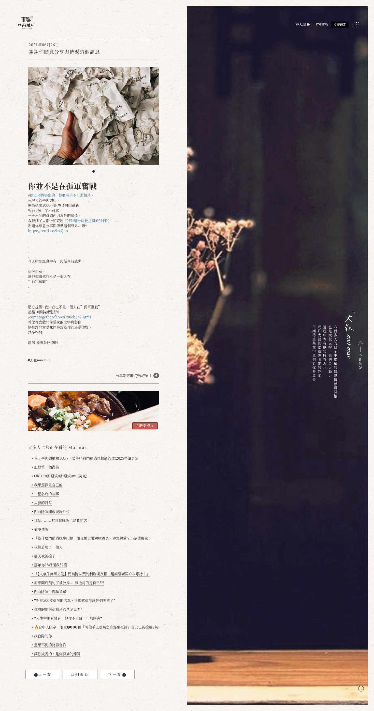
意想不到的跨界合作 (49, 644)
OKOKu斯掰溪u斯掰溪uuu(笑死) (59, 475)
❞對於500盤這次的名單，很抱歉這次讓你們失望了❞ (74, 600)
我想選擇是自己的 (47, 484)
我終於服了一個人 (47, 547)
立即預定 (340, 24)
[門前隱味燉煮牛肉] (26, 23)
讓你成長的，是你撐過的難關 (56, 653)
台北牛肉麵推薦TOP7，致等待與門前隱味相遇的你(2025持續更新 (85, 458)
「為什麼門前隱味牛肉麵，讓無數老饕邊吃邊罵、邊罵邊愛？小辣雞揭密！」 (93, 538)
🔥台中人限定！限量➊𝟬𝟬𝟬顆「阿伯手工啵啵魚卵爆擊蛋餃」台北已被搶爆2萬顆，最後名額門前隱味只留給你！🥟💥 (97, 626)
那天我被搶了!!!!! (46, 555)
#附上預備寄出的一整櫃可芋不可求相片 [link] (59, 195)
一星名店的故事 (45, 493)
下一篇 (115, 674)
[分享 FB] (156, 375)
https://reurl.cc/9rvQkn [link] (48, 230)
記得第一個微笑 (45, 467)
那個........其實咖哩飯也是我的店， (61, 520)
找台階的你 (42, 635)
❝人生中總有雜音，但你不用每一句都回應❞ (67, 618)
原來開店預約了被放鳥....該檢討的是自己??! (68, 582)
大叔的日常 (42, 502)
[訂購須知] (361, 689)
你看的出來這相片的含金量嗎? (57, 609)
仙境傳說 (40, 529)
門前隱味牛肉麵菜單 (49, 591)
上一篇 (45, 674)
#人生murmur (39, 360)
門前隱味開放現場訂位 (51, 511)
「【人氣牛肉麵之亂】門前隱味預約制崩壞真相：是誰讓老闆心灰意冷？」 (91, 573)
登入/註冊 (303, 24)
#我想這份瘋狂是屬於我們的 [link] (87, 220)
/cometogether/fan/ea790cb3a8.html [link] (59, 316)
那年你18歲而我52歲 (49, 564)
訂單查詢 (322, 24)
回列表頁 (80, 674)
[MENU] (356, 24)
